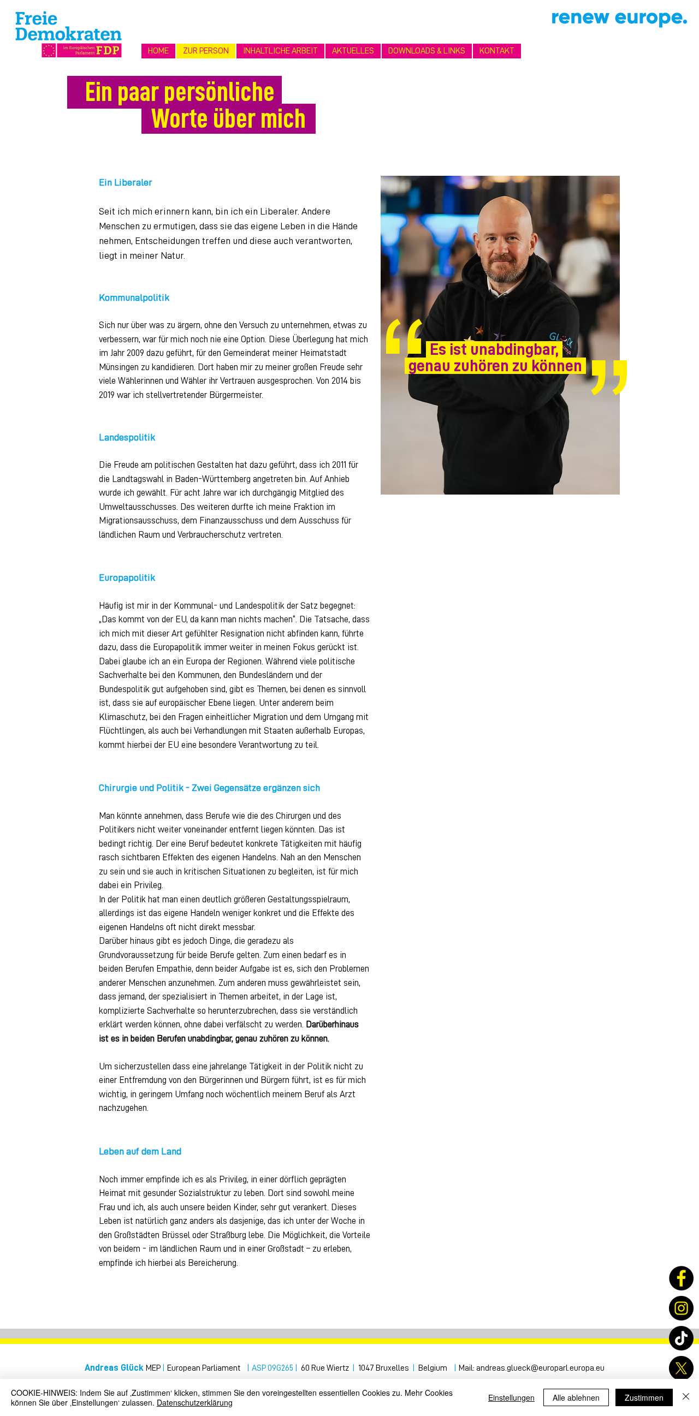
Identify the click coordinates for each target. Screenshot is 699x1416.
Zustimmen (644, 1397)
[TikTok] (681, 1338)
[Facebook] (681, 1278)
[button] (280, 51)
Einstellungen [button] (511, 1397)
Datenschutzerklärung (195, 1402)
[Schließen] (685, 1397)
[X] (681, 1368)
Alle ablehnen (576, 1397)
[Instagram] (681, 1308)
